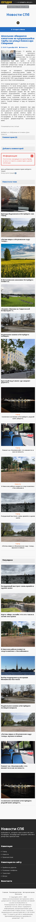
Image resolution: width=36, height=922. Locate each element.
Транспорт (6, 873)
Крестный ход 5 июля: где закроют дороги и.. (15, 381)
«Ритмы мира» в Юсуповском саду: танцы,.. (15, 240)
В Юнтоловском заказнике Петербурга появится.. (17, 280)
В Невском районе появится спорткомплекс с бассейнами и (17, 487)
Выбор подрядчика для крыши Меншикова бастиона (14, 678)
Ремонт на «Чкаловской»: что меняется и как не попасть (18, 451)
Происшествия (7, 857)
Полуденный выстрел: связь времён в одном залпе (18, 517)
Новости (24, 47)
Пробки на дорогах (9, 867)
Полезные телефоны (9, 870)
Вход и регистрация (7, 173)
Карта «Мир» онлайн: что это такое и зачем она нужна (17, 615)
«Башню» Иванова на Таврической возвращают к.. (15, 310)
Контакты (18, 894)
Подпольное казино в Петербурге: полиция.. (15, 335)
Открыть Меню (19, 29)
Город (18, 414)
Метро (4, 876)
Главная (5, 892)
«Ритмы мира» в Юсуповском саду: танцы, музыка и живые (18, 547)
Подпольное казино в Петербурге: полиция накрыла (16, 707)
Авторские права (29, 892)
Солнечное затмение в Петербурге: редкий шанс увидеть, (18, 417)
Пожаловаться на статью (10, 126)
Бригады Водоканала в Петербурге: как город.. (17, 214)
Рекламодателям (15, 892)
